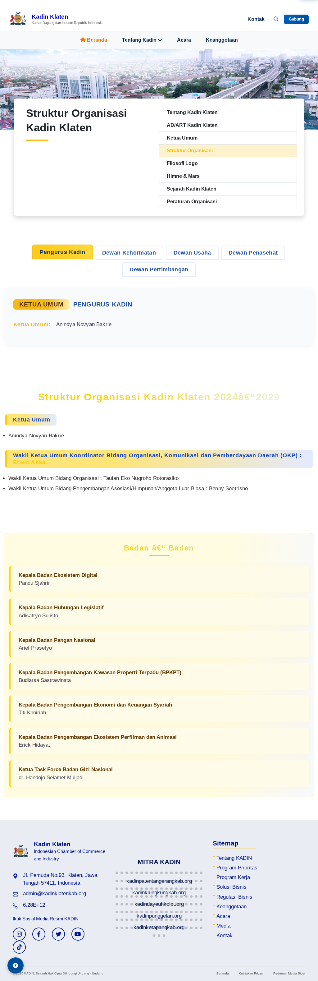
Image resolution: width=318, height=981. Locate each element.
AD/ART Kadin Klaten (192, 125)
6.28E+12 (34, 905)
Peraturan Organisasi (192, 201)
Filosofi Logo (182, 163)
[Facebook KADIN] (38, 934)
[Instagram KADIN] (19, 934)
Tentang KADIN (234, 858)
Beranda (97, 40)
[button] (117, 873)
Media (223, 926)
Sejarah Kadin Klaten (191, 188)
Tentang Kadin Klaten (192, 112)
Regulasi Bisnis (234, 897)
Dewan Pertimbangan (158, 269)
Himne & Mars (183, 176)
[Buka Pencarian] (276, 19)
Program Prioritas (236, 868)
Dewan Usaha (192, 253)
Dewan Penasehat (253, 253)
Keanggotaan (222, 40)
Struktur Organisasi (190, 150)
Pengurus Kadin (62, 252)
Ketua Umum (182, 137)
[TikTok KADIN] (19, 947)
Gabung (296, 19)
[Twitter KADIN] (58, 934)
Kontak (256, 19)
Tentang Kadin (139, 40)
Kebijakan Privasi (251, 973)
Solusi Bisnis (231, 887)
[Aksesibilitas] (15, 965)
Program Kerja (233, 877)
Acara (184, 40)
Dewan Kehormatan (129, 253)
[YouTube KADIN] (77, 934)
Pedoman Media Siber (289, 973)
